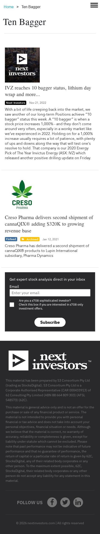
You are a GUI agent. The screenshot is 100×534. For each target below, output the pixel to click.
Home (9, 7)
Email (14, 286)
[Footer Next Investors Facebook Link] (52, 502)
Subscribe (50, 322)
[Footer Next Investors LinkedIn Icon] (78, 502)
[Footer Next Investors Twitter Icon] (65, 502)
